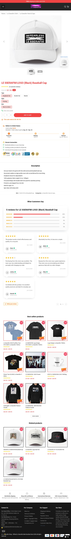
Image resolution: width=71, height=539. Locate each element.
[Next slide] (67, 41)
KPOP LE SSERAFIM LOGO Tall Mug (57, 374)
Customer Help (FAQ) (46, 523)
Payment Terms (44, 515)
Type (2, 93)
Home (3, 13)
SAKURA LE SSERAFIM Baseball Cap (13, 449)
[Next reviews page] (66, 304)
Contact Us (43, 520)
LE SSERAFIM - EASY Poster (33, 374)
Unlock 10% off (3, 531)
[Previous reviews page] (57, 304)
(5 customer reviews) (14, 86)
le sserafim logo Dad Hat (33, 449)
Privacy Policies (28, 516)
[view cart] (68, 7)
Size (2, 104)
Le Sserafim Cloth (12, 13)
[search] (65, 7)
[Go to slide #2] (40, 71)
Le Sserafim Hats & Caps (27, 13)
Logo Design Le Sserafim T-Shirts (56, 343)
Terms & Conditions (29, 513)
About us (26, 511)
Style (2, 98)
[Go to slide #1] (31, 71)
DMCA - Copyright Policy (30, 518)
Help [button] (68, 536)
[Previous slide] (4, 41)
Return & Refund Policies (47, 518)
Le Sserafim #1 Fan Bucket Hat (56, 449)
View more (35, 416)
